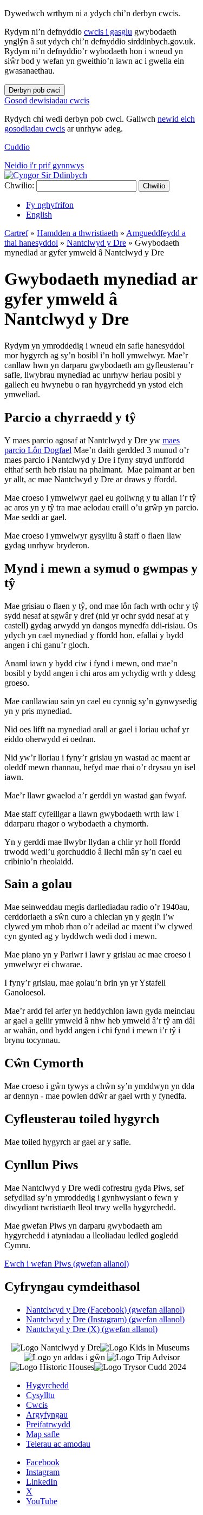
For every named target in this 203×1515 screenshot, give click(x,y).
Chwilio (154, 186)
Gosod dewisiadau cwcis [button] (46, 100)
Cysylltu (40, 1395)
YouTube (41, 1501)
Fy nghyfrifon (50, 204)
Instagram (43, 1472)
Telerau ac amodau (58, 1443)
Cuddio (17, 147)
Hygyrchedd (47, 1385)
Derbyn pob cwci (35, 90)
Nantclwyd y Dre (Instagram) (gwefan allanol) (105, 1319)
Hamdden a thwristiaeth (77, 233)
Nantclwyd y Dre (96, 242)
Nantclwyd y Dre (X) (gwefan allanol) (92, 1329)
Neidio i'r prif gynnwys (44, 165)
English (39, 214)
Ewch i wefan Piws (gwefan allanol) (66, 1263)
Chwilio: (19, 185)
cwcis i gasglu (108, 31)
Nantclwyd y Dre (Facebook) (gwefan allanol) (105, 1309)
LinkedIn (41, 1481)
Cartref (16, 233)
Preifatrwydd (48, 1424)
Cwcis (37, 1404)
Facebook (43, 1462)
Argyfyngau (47, 1414)
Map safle (43, 1434)
